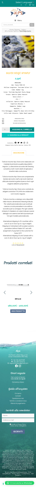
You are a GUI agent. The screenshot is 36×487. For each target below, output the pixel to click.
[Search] (32, 25)
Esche (10, 31)
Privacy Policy (22, 424)
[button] (18, 135)
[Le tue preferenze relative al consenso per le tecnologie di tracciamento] (3, 484)
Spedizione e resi (18, 398)
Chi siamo (18, 393)
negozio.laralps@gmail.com (18, 363)
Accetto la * (18, 424)
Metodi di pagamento (18, 403)
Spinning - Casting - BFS (24, 145)
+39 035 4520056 (19, 360)
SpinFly (16, 31)
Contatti (18, 396)
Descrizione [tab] (18, 153)
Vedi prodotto (18, 311)
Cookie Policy (26, 473)
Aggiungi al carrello (22, 129)
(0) (33, 5)
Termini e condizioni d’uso (18, 401)
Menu (19, 20)
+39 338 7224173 (19, 361)
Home (11, 29)
